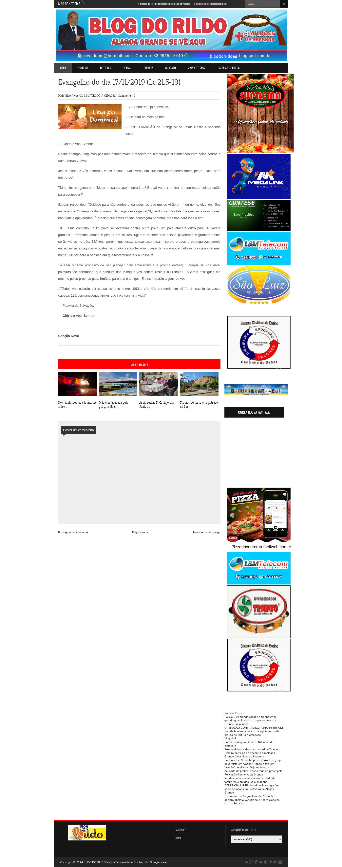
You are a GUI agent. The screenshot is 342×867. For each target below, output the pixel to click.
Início (178, 837)
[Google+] (251, 862)
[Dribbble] (270, 862)
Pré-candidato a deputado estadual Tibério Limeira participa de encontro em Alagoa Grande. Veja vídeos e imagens (251, 753)
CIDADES (148, 68)
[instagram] (280, 862)
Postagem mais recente (73, 532)
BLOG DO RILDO (95, 862)
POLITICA (83, 68)
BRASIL (128, 68)
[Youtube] (275, 862)
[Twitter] (261, 862)
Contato (170, 68)
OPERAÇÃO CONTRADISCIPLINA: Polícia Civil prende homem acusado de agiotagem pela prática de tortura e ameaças (253, 731)
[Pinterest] (266, 862)
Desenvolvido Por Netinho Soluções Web (142, 862)
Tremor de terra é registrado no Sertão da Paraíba (148, 4)
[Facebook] (256, 862)
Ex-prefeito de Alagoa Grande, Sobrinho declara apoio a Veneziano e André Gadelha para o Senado (252, 799)
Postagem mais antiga (206, 532)
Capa (63, 68)
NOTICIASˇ (106, 68)
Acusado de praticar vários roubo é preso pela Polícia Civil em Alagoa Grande (253, 772)
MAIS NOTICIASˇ (197, 68)
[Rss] (247, 862)
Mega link (230, 738)
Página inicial (140, 532)
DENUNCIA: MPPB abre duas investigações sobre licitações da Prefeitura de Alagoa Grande (251, 789)
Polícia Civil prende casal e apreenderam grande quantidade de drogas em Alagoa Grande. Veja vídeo (250, 720)
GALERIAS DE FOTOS (229, 68)
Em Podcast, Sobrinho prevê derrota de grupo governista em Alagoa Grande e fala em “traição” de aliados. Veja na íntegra (253, 763)
